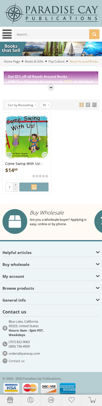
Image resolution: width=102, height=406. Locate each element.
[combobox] (57, 34)
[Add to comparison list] (9, 155)
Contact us (17, 361)
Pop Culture (57, 61)
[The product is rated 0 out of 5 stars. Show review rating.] (40, 176)
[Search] (94, 34)
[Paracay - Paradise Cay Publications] (51, 13)
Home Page (12, 61)
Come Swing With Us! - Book (24, 163)
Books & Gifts (34, 61)
